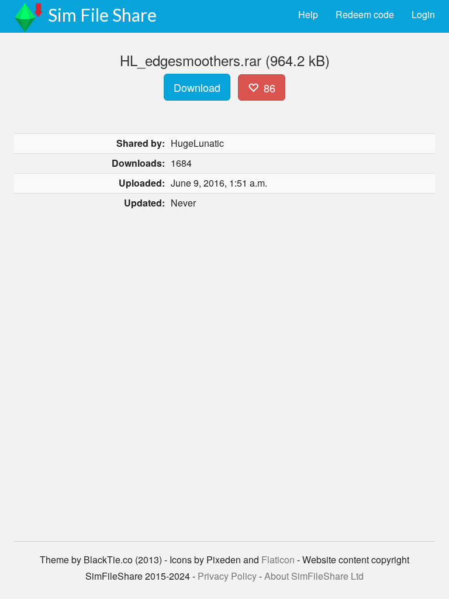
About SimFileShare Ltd (314, 576)
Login (423, 14)
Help (308, 14)
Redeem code (365, 14)
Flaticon (278, 559)
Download (197, 87)
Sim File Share (102, 14)
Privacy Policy (227, 576)
